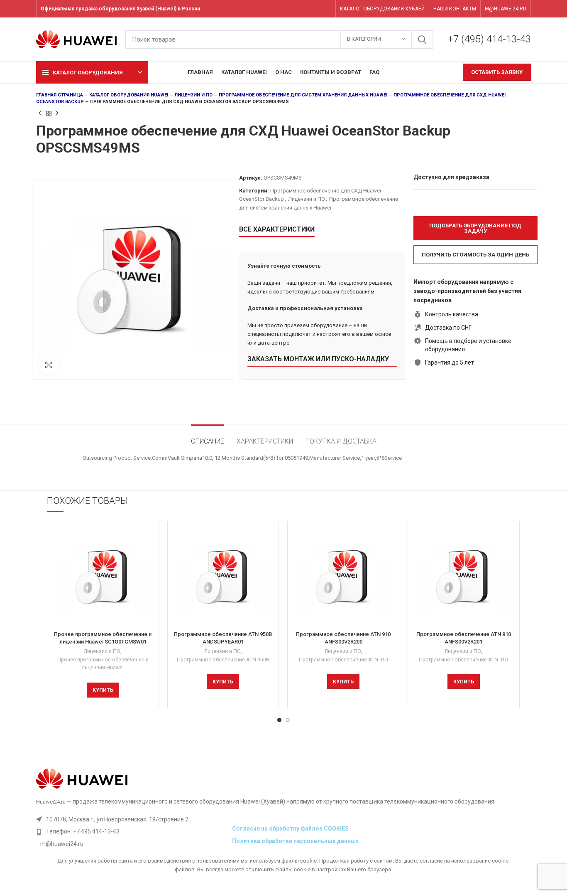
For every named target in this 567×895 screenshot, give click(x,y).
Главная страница (59, 95)
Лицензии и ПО (193, 95)
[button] (475, 228)
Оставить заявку (497, 72)
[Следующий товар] (57, 113)
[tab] (207, 437)
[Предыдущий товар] (40, 113)
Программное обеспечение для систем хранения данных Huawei (303, 95)
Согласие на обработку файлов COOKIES (290, 828)
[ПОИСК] (422, 39)
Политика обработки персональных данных (295, 841)
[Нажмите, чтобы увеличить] (48, 365)
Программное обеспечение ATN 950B (223, 660)
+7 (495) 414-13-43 (489, 39)
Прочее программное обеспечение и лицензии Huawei (103, 664)
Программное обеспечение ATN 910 (343, 660)
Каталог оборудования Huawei (128, 95)
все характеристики (277, 229)
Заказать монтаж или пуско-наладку (318, 359)
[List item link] (132, 831)
